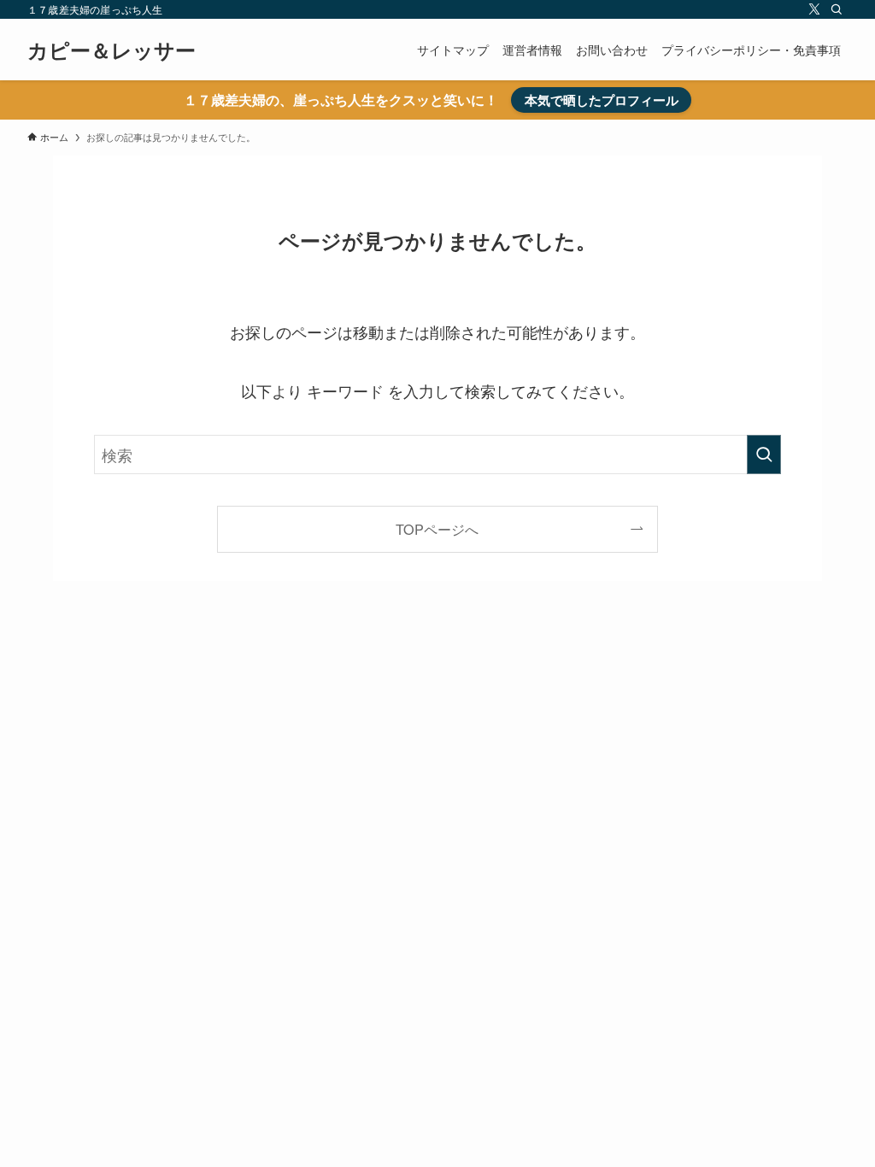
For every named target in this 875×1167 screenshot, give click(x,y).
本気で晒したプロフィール (601, 100)
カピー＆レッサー (111, 49)
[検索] (836, 9)
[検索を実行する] (764, 454)
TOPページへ (437, 529)
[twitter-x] (814, 9)
